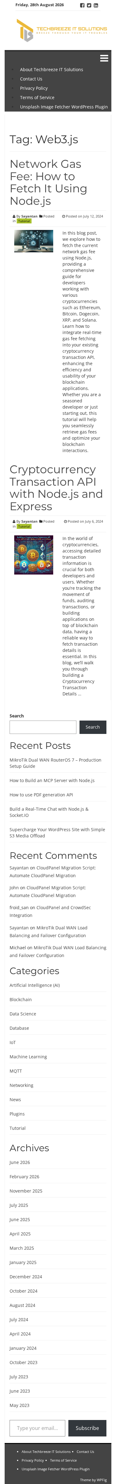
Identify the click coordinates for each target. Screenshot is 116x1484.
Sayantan (29, 216)
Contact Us (31, 79)
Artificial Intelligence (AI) (35, 985)
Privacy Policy (34, 88)
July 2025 (19, 1205)
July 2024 (19, 1319)
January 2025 (23, 1262)
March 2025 (22, 1248)
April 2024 (20, 1334)
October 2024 (23, 1291)
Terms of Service (37, 97)
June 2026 (20, 1162)
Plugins (17, 1114)
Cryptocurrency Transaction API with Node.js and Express (56, 487)
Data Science (23, 1014)
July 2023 (19, 1377)
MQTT (16, 1071)
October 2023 (23, 1362)
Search (17, 716)
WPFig (102, 1479)
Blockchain (21, 999)
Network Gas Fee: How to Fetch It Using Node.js (49, 182)
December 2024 (26, 1277)
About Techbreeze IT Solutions (51, 69)
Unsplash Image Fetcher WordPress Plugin (64, 107)
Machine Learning (28, 1057)
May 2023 (19, 1405)
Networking (21, 1085)
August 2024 (22, 1305)
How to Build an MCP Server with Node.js (52, 780)
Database (19, 1028)
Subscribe (87, 1428)
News (15, 1099)
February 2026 (24, 1176)
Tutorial (24, 221)
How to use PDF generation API (41, 795)
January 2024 (23, 1348)
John (14, 888)
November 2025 (26, 1191)
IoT (13, 1042)
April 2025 (20, 1234)
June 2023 (20, 1391)
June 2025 (20, 1219)
